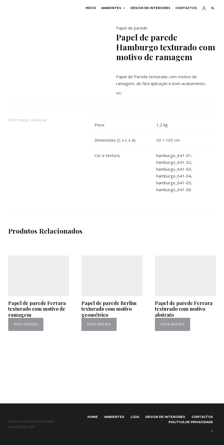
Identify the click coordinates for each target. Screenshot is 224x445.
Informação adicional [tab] (27, 120)
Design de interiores (150, 8)
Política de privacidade (191, 422)
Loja (135, 417)
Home (92, 417)
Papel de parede (132, 28)
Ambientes (111, 8)
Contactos (186, 8)
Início (91, 8)
